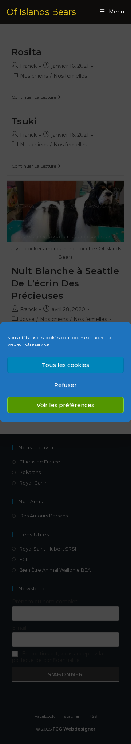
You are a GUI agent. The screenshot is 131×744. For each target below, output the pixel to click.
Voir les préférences (65, 405)
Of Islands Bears (41, 12)
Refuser (65, 384)
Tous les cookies (65, 364)
